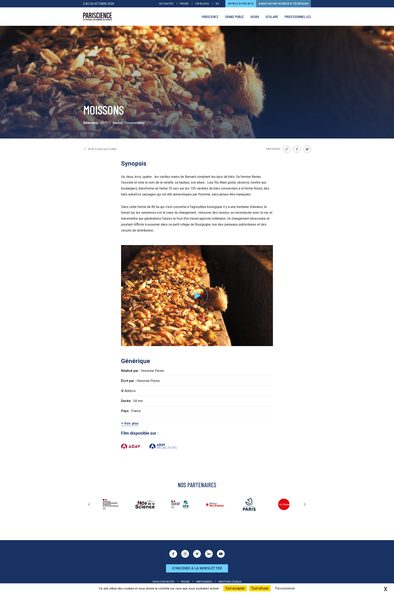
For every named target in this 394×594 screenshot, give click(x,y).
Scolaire (272, 16)
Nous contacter (163, 581)
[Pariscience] (97, 16)
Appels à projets (241, 3)
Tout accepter (235, 588)
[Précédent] (89, 504)
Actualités (166, 3)
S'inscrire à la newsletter (197, 568)
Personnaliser (285, 588)
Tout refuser (260, 588)
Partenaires (204, 581)
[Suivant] (305, 504)
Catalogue (202, 3)
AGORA (254, 16)
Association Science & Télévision (283, 3)
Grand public (234, 16)
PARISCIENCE (210, 16)
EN (217, 3)
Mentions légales (230, 581)
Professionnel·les (298, 16)
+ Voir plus (130, 423)
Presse (184, 3)
